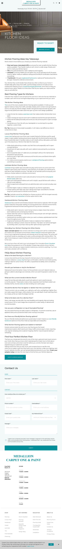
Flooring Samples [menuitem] (21, 520)
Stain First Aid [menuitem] (36, 519)
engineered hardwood (29, 78)
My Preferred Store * (37, 413)
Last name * (35, 378)
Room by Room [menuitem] (51, 519)
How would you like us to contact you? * (15, 394)
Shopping (26, 23)
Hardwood (8, 203)
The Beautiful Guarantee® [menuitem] (36, 526)
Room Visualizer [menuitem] (23, 517)
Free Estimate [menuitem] (8, 533)
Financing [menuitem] (7, 536)
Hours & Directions (8, 478)
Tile (6, 105)
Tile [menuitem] (6, 531)
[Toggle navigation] (2, 3)
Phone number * (9, 403)
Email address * (36, 403)
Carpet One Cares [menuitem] (50, 523)
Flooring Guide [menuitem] (37, 522)
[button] (53, 3)
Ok (51, 544)
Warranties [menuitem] (36, 529)
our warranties (20, 196)
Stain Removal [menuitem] (37, 517)
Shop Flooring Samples (15, 357)
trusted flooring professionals (32, 86)
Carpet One (8, 23)
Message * (7, 423)
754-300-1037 (42, 8)
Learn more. (30, 546)
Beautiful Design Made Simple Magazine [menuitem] (22, 526)
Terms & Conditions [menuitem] (50, 530)
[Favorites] (56, 3)
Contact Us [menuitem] (50, 527)
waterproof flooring (38, 160)
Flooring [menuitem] (7, 517)
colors (21, 284)
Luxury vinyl (8, 136)
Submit (31, 448)
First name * (8, 378)
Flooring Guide (17, 23)
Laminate (8, 167)
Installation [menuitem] (36, 532)
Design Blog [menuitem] (22, 531)
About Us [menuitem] (49, 517)
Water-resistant (36, 232)
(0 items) (59, 2)
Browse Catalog (44, 49)
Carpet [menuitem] (6, 525)
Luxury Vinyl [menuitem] (8, 519)
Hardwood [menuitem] (7, 522)
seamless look (27, 114)
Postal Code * (8, 413)
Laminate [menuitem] (7, 528)
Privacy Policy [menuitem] (51, 534)
